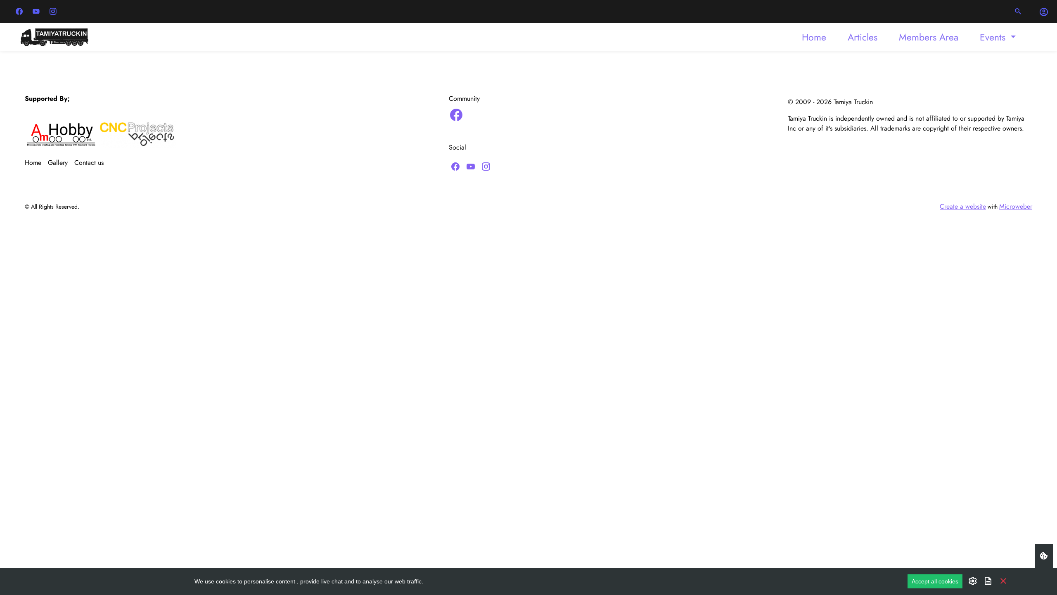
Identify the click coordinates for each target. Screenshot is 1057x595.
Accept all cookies (935, 581)
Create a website (963, 206)
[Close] (1003, 580)
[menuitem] (814, 37)
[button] (1018, 11)
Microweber (1015, 206)
